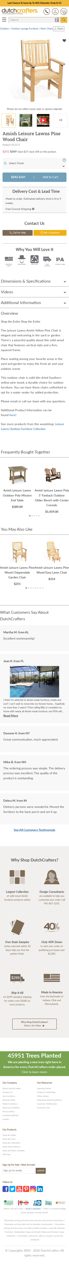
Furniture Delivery (10, 1115)
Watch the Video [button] (34, 1024)
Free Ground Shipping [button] (18, 209)
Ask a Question (51, 233)
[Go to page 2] (32, 515)
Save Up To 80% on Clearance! (34, 3)
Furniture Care (43, 1108)
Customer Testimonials (47, 1104)
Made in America (10, 1104)
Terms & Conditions (11, 1108)
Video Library (43, 1096)
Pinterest (26, 1189)
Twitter (12, 1189)
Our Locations (9, 1096)
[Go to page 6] (38, 588)
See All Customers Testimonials (34, 830)
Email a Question (33, 1209)
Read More (10, 715)
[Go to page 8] (42, 588)
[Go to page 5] (39, 515)
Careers (6, 1119)
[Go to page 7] (40, 588)
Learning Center (44, 1088)
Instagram (33, 1189)
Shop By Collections (11, 1143)
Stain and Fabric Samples (14, 1151)
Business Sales (9, 1100)
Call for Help (19, 233)
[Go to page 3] (34, 515)
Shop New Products (11, 1147)
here (12, 415)
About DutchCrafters (12, 1088)
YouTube (19, 1189)
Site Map (6, 1154)
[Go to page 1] (30, 516)
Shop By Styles (9, 1135)
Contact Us (7, 1092)
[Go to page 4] (37, 515)
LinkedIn (40, 1189)
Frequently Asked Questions (49, 1100)
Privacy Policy (9, 1112)
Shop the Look (9, 1139)
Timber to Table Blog (46, 1092)
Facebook (6, 1189)
